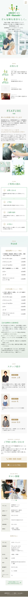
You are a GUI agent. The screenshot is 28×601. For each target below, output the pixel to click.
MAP (14, 563)
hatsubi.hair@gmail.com (17, 520)
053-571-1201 (14, 567)
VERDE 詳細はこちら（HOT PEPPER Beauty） (13, 582)
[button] (11, 500)
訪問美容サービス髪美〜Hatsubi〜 (14, 593)
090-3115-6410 (15, 459)
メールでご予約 (15, 465)
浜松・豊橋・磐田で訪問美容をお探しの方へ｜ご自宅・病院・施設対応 (19, 73)
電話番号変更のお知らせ (17, 81)
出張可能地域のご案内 (16, 89)
